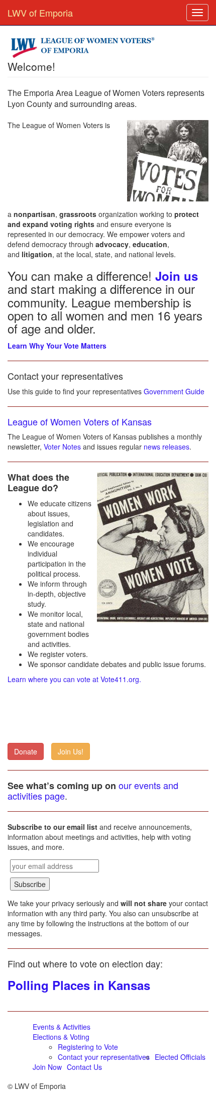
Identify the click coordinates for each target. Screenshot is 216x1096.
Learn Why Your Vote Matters (57, 346)
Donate (25, 751)
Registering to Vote (88, 1047)
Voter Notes (62, 447)
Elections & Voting (61, 1037)
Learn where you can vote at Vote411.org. (74, 679)
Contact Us (84, 1067)
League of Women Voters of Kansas (80, 421)
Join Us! (70, 751)
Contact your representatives (104, 1057)
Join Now (47, 1067)
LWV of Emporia (40, 12)
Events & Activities (61, 1027)
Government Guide (174, 391)
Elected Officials (180, 1057)
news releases (166, 447)
